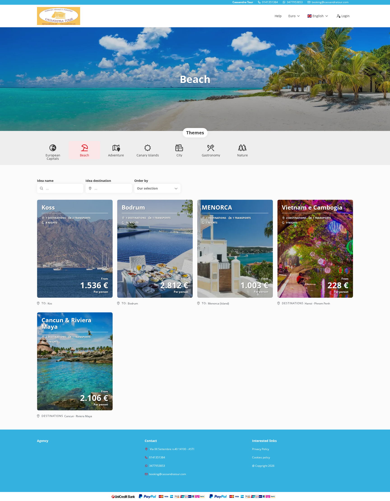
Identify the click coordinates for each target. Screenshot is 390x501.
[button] (157, 188)
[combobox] (109, 188)
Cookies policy (261, 457)
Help (278, 16)
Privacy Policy (260, 449)
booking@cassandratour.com (330, 2)
